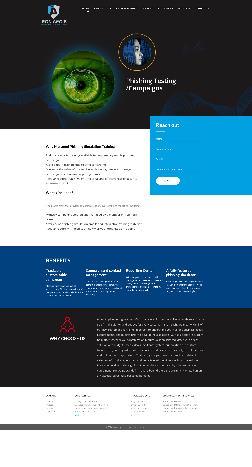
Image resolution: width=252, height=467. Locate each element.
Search (88, 11)
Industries (184, 8)
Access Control (137, 411)
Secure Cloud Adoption (173, 401)
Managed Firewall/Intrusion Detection (91, 404)
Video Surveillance (139, 408)
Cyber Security (102, 8)
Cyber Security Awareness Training (90, 408)
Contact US (202, 8)
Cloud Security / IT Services (157, 8)
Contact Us (50, 411)
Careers (49, 408)
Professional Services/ (85, 411)
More (77, 415)
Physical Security (126, 8)
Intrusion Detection (139, 404)
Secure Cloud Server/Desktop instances (180, 408)
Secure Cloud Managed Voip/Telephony (180, 404)
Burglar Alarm (137, 401)
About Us (50, 401)
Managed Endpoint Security (87, 401)
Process (49, 404)
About (85, 8)
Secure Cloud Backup (172, 411)
